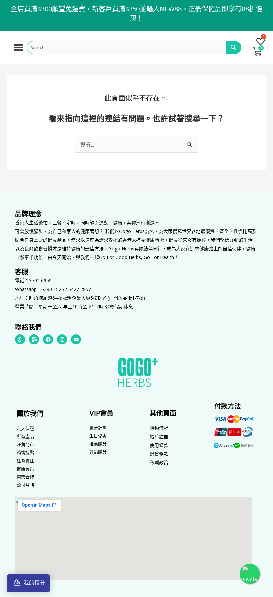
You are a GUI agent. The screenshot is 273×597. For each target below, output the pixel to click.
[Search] (233, 47)
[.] (257, 42)
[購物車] (257, 51)
